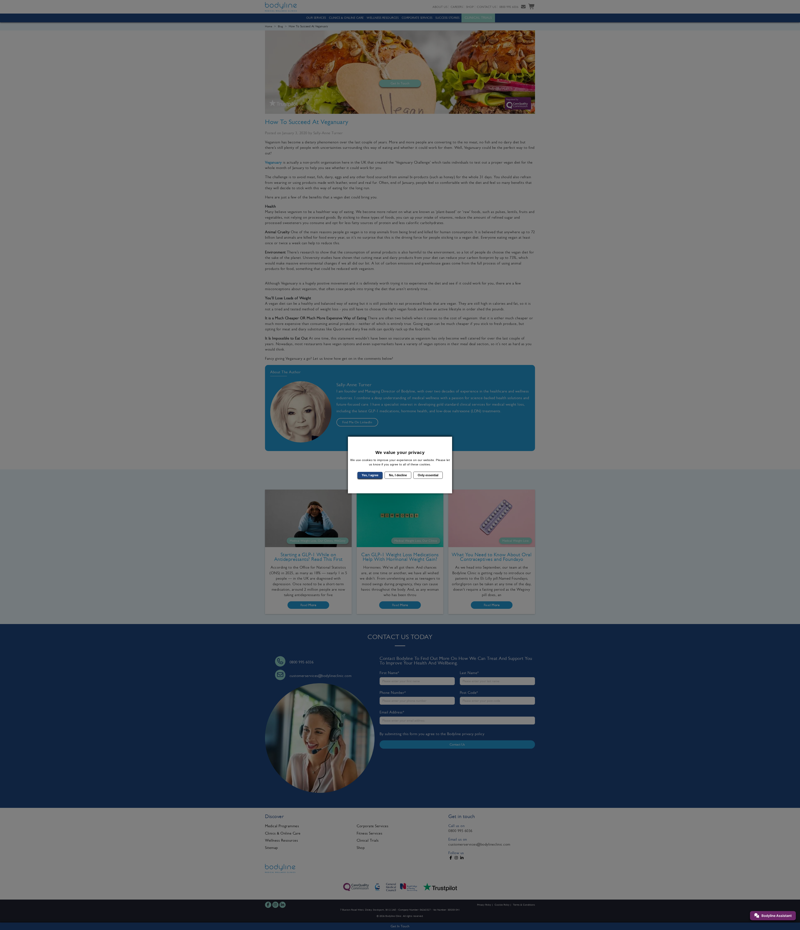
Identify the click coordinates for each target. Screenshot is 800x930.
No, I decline (398, 475)
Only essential (428, 475)
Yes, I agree (370, 475)
